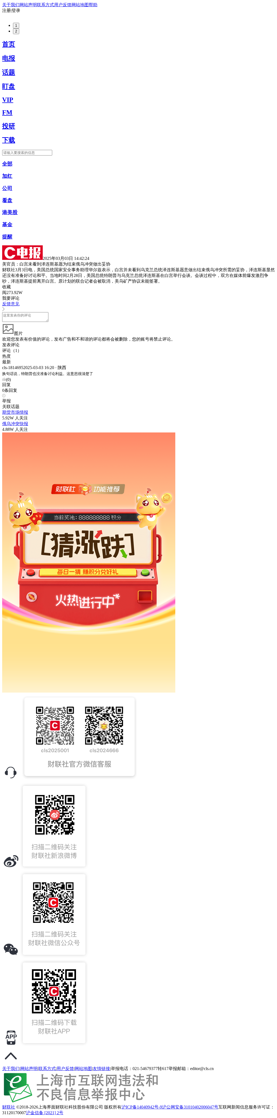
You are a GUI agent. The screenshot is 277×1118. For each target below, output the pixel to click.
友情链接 (101, 1068)
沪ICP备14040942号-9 (141, 1107)
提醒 (7, 237)
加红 (7, 176)
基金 (7, 224)
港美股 (10, 212)
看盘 (7, 200)
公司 (7, 188)
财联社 (8, 1107)
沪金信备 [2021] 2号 (44, 1112)
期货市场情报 (15, 412)
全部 (7, 164)
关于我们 (10, 4)
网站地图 (80, 4)
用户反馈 (62, 4)
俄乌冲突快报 (15, 423)
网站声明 (28, 4)
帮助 (93, 4)
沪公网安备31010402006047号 (190, 1107)
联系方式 (45, 4)
